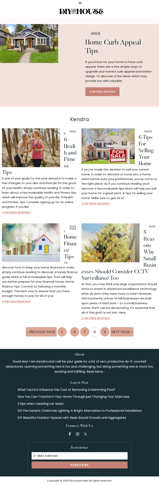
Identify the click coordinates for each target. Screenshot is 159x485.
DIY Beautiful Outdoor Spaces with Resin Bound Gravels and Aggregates (71, 417)
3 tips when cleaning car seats (40, 403)
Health (70, 132)
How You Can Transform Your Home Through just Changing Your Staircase (73, 396)
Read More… (95, 371)
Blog (73, 226)
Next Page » (121, 332)
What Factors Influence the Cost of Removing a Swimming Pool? (66, 389)
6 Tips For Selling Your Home (146, 150)
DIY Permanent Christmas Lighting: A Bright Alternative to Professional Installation (79, 410)
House (96, 33)
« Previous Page (41, 332)
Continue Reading (102, 91)
